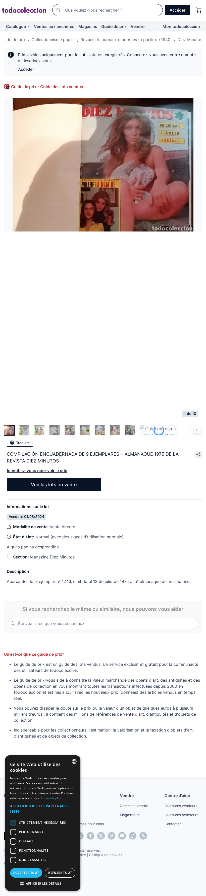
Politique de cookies (105, 855)
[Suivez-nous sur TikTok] (132, 836)
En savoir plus (51, 798)
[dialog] (42, 823)
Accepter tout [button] (26, 873)
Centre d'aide (177, 795)
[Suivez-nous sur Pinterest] (111, 836)
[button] (42, 808)
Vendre (137, 26)
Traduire (23, 443)
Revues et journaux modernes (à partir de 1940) (126, 39)
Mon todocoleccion (181, 26)
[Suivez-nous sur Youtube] (122, 836)
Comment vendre (134, 806)
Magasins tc (130, 815)
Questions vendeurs (181, 806)
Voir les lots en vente (54, 484)
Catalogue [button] (16, 26)
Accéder (26, 69)
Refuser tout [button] (60, 873)
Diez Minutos (189, 39)
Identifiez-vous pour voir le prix (37, 470)
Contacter (173, 824)
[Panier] (199, 10)
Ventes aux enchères (54, 26)
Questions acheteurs (181, 815)
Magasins (87, 26)
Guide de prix (114, 26)
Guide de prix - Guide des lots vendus (47, 86)
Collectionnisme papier (53, 39)
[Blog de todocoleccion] (143, 836)
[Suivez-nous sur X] (101, 836)
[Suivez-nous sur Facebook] (90, 836)
